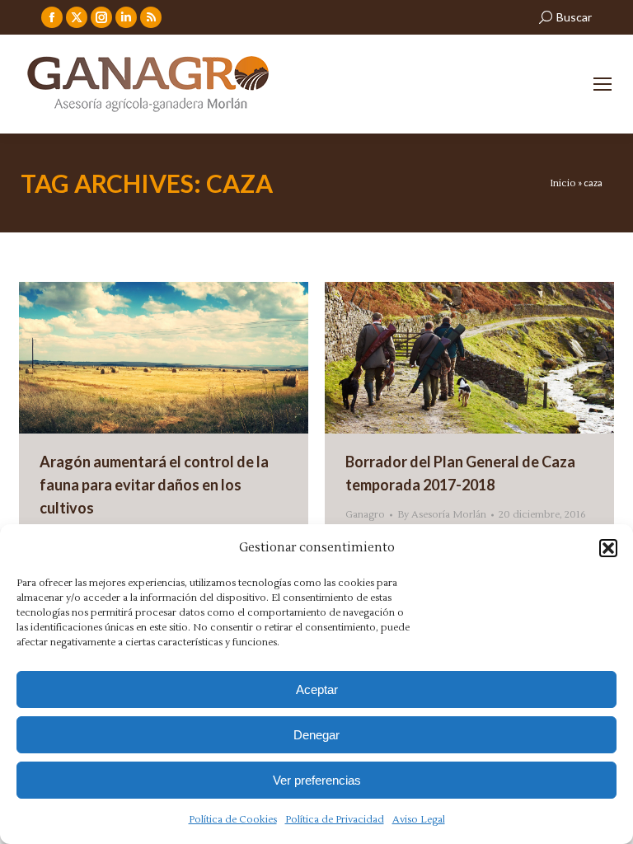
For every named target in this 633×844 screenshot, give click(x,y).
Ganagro (365, 515)
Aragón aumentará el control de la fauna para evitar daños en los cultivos (154, 484)
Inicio (563, 183)
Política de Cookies (233, 820)
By (441, 515)
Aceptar (317, 689)
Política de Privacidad (334, 820)
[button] (608, 548)
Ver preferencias (317, 780)
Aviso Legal (418, 820)
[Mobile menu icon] (602, 84)
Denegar (316, 735)
